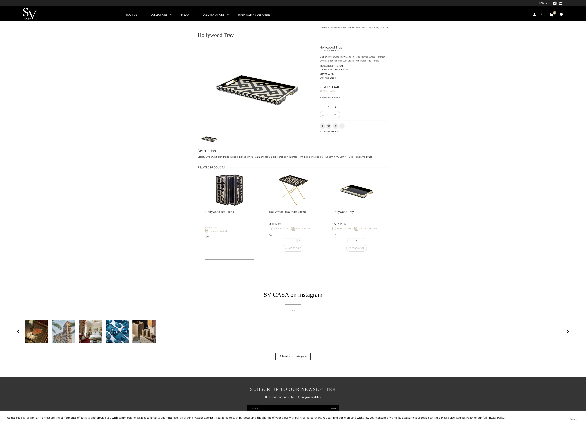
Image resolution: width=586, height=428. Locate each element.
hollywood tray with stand (287, 212)
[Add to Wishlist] (207, 237)
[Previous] (18, 332)
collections (335, 27)
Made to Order (331, 91)
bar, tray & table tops (354, 27)
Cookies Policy (465, 417)
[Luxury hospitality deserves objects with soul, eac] (36, 331)
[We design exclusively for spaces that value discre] (144, 331)
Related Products (219, 230)
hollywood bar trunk (219, 212)
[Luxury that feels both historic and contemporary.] (90, 331)
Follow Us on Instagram (293, 356)
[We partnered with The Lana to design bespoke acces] (63, 331)
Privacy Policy (496, 417)
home (324, 27)
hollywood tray (331, 47)
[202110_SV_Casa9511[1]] (257, 86)
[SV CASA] (33, 14)
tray (369, 27)
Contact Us (211, 227)
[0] (551, 14)
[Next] (567, 332)
